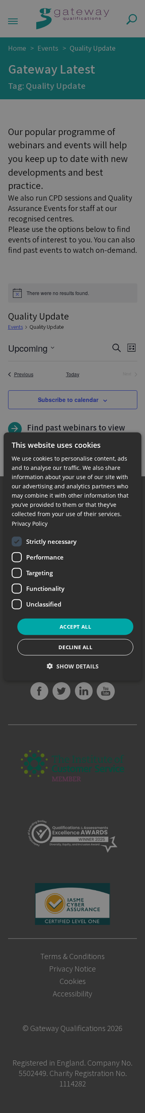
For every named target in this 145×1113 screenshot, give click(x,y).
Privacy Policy (30, 523)
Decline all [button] (75, 647)
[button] (73, 666)
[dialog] (72, 556)
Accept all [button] (75, 626)
